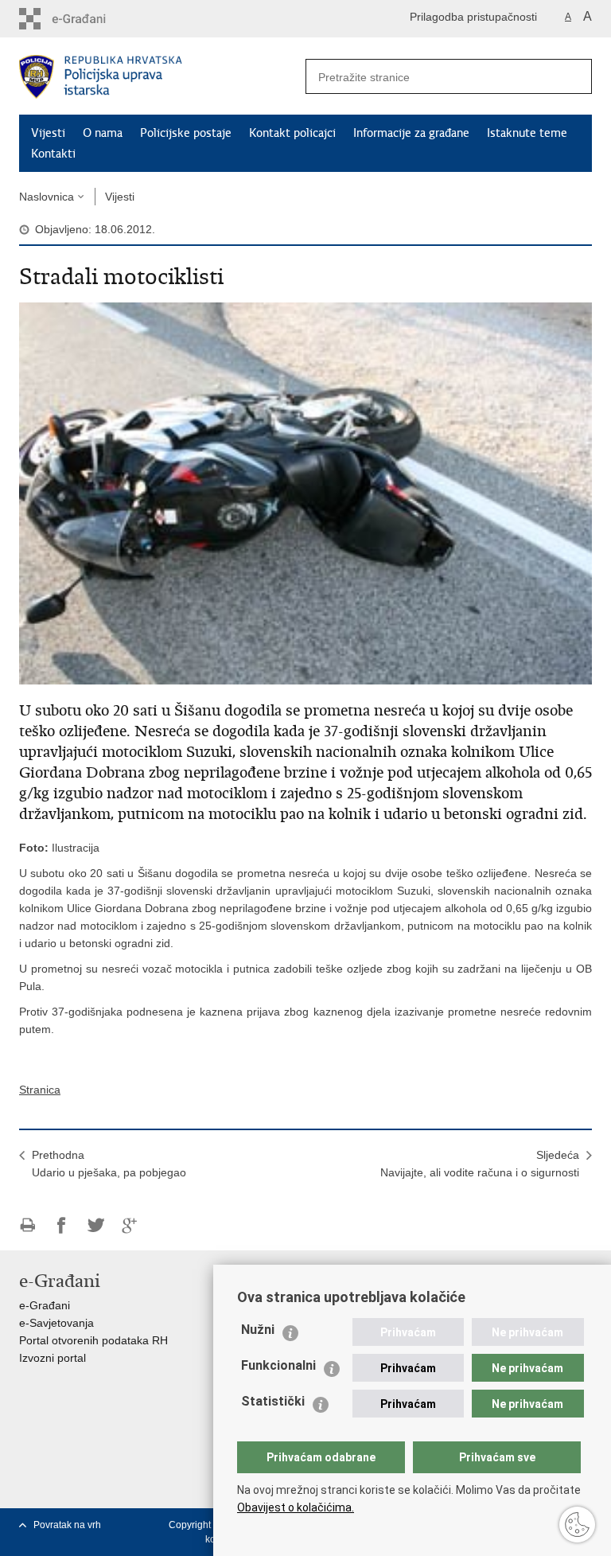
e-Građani (44, 1305)
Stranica (39, 1089)
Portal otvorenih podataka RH (93, 1340)
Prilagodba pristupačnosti (473, 16)
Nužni (257, 1329)
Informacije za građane (411, 133)
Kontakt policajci (292, 133)
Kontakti (53, 153)
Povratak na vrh (67, 1525)
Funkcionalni (278, 1365)
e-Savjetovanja (56, 1322)
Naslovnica (46, 196)
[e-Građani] (87, 18)
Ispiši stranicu (27, 1225)
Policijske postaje (186, 133)
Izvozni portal (52, 1357)
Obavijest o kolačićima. (295, 1507)
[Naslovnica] (162, 77)
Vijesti (48, 133)
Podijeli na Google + (130, 1225)
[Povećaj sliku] (305, 492)
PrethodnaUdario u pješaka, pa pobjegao (109, 1163)
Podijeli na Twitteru (96, 1225)
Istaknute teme (527, 133)
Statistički (273, 1401)
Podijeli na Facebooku (61, 1225)
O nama (103, 133)
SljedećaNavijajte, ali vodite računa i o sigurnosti (479, 1163)
